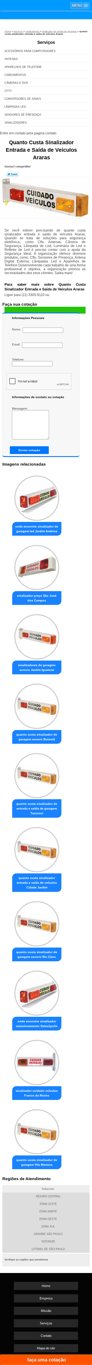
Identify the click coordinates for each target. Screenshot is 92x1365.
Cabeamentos (15, 75)
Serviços (46, 42)
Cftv (8, 90)
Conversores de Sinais (22, 98)
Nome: (17, 329)
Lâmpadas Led (15, 106)
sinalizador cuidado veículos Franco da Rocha (37, 1093)
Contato (46, 1335)
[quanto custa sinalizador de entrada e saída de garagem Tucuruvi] (37, 774)
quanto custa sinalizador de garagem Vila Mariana (36, 1162)
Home (46, 1286)
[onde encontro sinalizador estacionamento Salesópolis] (37, 992)
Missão (46, 1311)
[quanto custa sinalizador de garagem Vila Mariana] (37, 1131)
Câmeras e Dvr (16, 82)
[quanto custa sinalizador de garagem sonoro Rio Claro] (37, 922)
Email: (17, 344)
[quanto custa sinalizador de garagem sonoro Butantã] (37, 705)
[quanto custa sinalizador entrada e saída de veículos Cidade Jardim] (37, 848)
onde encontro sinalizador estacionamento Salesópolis (37, 1024)
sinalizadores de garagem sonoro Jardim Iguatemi (36, 667)
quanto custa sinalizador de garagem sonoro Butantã (36, 737)
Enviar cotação (29, 450)
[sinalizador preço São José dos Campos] (37, 566)
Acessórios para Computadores (30, 51)
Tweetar (12, 174)
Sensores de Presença (22, 114)
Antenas (11, 59)
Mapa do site (46, 1348)
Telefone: (18, 359)
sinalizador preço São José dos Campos (36, 598)
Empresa (46, 1298)
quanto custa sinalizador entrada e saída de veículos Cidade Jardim (37, 882)
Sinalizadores (15, 122)
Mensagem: (20, 408)
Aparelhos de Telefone (23, 67)
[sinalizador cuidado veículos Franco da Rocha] (37, 1061)
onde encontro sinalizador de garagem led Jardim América (36, 529)
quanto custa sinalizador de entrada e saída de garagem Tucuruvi (36, 808)
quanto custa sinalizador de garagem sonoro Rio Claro (36, 954)
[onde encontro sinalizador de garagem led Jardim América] (37, 497)
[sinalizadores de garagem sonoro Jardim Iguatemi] (37, 635)
